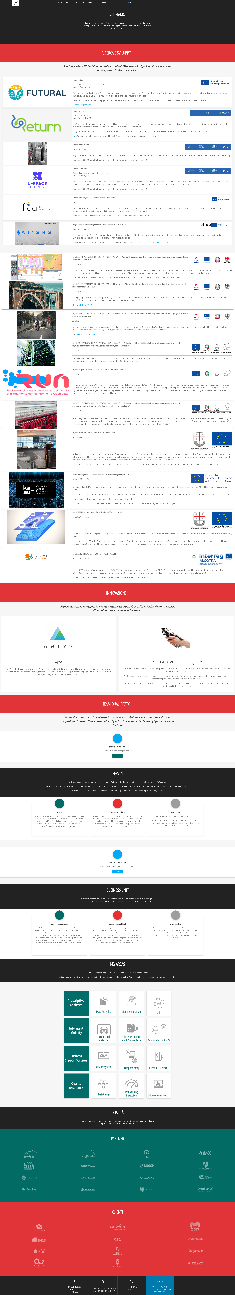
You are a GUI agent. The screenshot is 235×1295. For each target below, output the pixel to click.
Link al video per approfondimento (82, 105)
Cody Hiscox (80, 305)
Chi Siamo (58, 2)
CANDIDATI (117, 755)
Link (74, 136)
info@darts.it (133, 1289)
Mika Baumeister (82, 334)
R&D (67, 2)
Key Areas (119, 2)
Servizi (91, 2)
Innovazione (79, 2)
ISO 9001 (113, 1121)
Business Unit (104, 2)
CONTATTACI (117, 871)
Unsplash (89, 305)
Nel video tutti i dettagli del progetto (160, 242)
